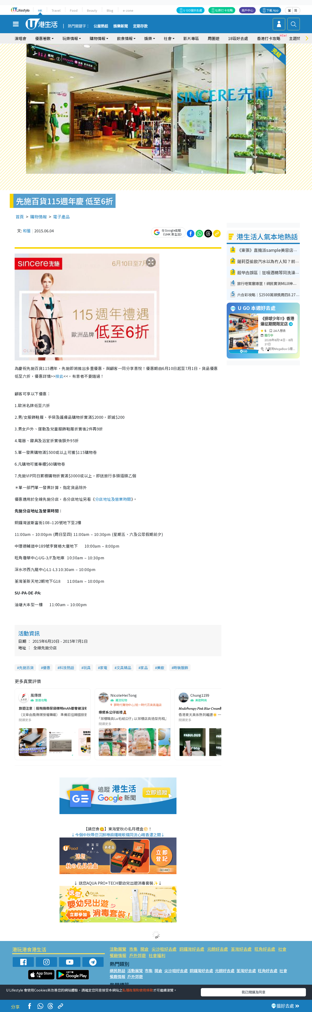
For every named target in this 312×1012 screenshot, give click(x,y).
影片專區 (191, 38)
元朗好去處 (217, 949)
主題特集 (297, 38)
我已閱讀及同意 (253, 992)
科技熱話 (66, 667)
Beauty (92, 10)
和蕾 (27, 231)
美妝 (160, 667)
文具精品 (124, 667)
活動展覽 (118, 949)
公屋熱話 (101, 26)
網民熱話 (117, 970)
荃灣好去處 (241, 949)
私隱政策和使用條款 (137, 990)
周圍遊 (213, 38)
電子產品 (61, 217)
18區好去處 (238, 38)
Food (74, 10)
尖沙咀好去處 (164, 949)
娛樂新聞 (120, 26)
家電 (103, 667)
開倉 (144, 949)
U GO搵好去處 (192, 10)
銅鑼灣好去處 (191, 949)
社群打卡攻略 (224, 10)
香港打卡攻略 (268, 38)
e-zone (128, 10)
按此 (59, 376)
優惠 (46, 667)
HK (40, 10)
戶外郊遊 (137, 955)
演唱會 (20, 38)
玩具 (87, 667)
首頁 (20, 217)
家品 (144, 667)
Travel (56, 10)
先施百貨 (26, 667)
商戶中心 (247, 10)
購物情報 (38, 217)
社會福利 (157, 955)
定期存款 (140, 26)
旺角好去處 (264, 949)
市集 (133, 949)
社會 (282, 949)
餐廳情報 (118, 955)
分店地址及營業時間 (113, 499)
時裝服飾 (181, 667)
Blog (110, 10)
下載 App (272, 10)
